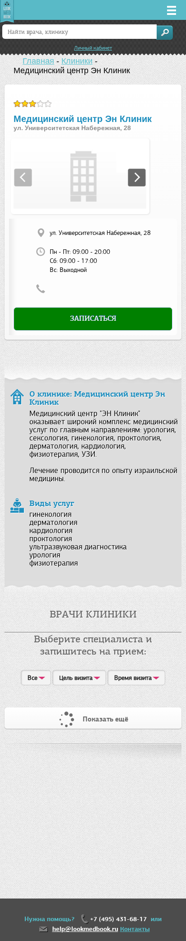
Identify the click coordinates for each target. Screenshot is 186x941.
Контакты (135, 929)
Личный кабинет (93, 48)
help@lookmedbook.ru (85, 929)
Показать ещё (105, 719)
